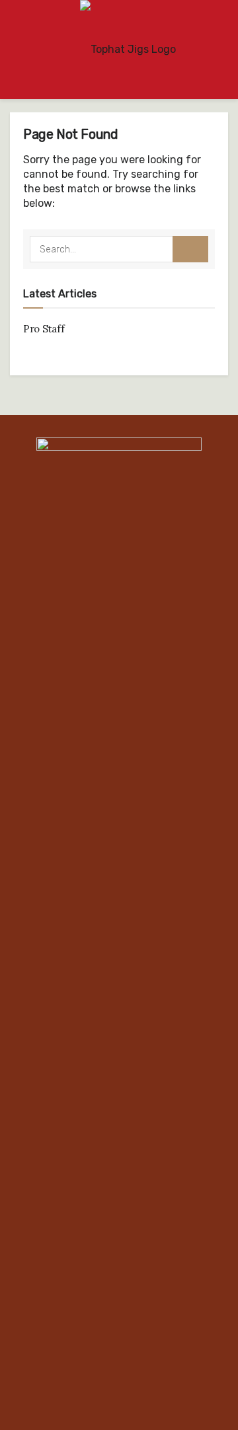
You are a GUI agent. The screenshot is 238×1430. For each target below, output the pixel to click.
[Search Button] (190, 249)
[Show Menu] (15, 49)
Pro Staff (43, 328)
